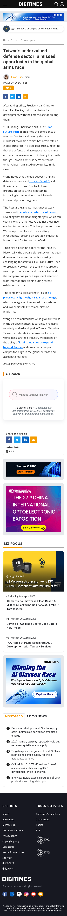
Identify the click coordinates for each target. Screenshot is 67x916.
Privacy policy (9, 835)
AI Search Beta (24, 407)
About (5, 814)
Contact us (8, 846)
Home (6, 40)
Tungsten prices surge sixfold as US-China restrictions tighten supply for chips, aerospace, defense (35, 755)
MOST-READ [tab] (14, 716)
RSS (38, 830)
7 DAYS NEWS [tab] (37, 716)
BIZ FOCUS (12, 544)
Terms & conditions (12, 830)
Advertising (8, 819)
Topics (39, 824)
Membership (9, 824)
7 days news (42, 819)
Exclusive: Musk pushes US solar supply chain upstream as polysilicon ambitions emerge (34, 732)
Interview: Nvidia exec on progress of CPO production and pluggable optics (35, 779)
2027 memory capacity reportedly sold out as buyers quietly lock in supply (35, 743)
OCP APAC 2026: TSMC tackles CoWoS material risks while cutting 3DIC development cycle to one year (33, 768)
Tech (16, 40)
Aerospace (29, 40)
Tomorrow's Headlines (48, 814)
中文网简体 (8, 868)
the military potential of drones (37, 212)
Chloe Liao (16, 77)
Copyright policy (10, 841)
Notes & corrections (13, 852)
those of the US (39, 181)
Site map (7, 857)
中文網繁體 (8, 863)
